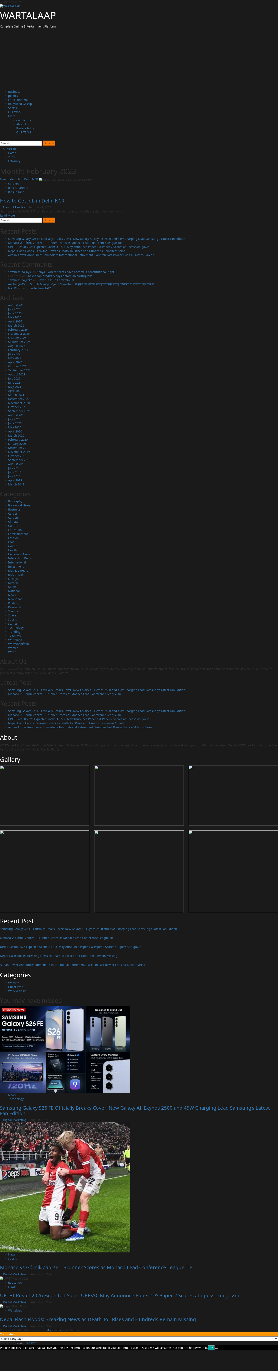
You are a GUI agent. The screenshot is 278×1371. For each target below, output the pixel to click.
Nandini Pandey (14, 207)
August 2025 (16, 346)
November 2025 (19, 334)
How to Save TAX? (39, 288)
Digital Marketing (15, 1120)
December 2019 (19, 448)
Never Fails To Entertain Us (55, 280)
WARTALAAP (28, 15)
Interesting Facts (19, 558)
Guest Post (15, 987)
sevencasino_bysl (20, 272)
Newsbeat (15, 599)
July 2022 (14, 354)
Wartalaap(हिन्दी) (18, 644)
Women (13, 648)
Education (15, 530)
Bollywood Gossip (20, 104)
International (17, 562)
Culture (13, 526)
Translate (30, 1343)
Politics (13, 603)
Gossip (12, 546)
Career (12, 513)
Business (14, 92)
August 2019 (16, 464)
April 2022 (15, 362)
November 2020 (19, 403)
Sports (12, 108)
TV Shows (14, 636)
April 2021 (15, 391)
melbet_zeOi (16, 284)
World (12, 652)
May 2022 (14, 358)
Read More (7, 215)
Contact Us (23, 120)
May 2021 (14, 386)
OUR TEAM (23, 132)
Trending (14, 632)
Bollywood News (19, 505)
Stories (13, 623)
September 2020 (19, 411)
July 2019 (14, 468)
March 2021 (16, 395)
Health (12, 550)
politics (13, 96)
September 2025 (19, 342)
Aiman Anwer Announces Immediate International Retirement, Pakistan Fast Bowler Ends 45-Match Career (81, 255)
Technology (16, 627)
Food (11, 542)
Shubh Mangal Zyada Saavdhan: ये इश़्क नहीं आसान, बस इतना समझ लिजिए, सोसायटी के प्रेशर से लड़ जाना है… (93, 284)
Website (13, 983)
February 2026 (18, 329)
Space (12, 615)
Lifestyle (13, 579)
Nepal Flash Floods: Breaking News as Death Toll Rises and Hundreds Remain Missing (67, 251)
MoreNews (53, 1330)
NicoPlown (15, 288)
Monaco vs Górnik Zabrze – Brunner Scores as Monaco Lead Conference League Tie (65, 243)
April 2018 (15, 480)
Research (14, 607)
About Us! (23, 124)
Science (13, 611)
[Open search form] (1, 138)
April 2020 (15, 431)
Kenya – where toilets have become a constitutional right (75, 272)
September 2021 (19, 370)
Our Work (14, 112)
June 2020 (15, 423)
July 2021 (14, 378)
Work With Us (17, 991)
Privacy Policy (25, 128)
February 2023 (18, 350)
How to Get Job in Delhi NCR (19, 179)
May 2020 (14, 427)
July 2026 (14, 309)
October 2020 (17, 407)
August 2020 (16, 415)
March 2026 (16, 325)
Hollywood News (19, 554)
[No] (216, 1348)
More (11, 116)
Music (12, 587)
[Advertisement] (139, 59)
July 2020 (14, 419)
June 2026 (15, 313)
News (12, 595)
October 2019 (17, 456)
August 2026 (16, 305)
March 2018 (16, 484)
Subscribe (9, 149)
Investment (16, 566)
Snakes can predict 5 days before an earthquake (59, 276)
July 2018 (14, 476)
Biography (15, 501)
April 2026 (15, 321)
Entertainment (18, 100)
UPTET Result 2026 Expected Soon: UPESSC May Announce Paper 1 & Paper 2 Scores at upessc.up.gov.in (79, 247)
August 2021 (16, 374)
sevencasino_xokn (20, 280)
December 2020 (19, 399)
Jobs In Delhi (16, 192)
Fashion (13, 538)
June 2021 (15, 382)
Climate (13, 522)
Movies (13, 583)
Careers (13, 184)
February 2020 (18, 439)
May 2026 (14, 317)
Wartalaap (15, 640)
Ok (211, 1348)
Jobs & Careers (18, 188)
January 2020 (17, 444)
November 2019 (19, 452)
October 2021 (17, 366)
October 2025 (17, 338)
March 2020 (16, 435)
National (14, 591)
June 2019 (15, 472)
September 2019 (19, 460)
